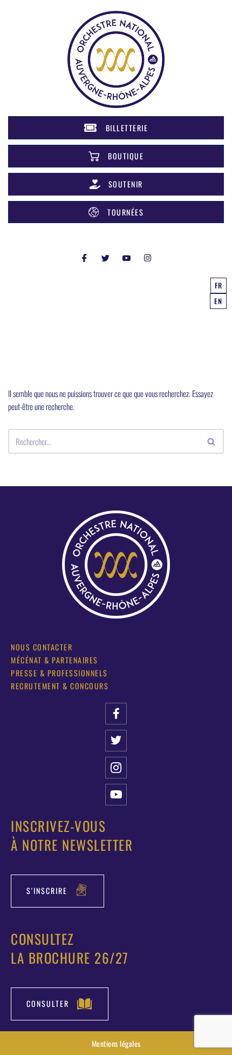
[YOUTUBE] (127, 257)
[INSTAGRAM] (148, 257)
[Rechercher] (212, 441)
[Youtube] (116, 794)
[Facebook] (85, 257)
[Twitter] (106, 257)
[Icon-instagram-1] (116, 767)
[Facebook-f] (116, 713)
